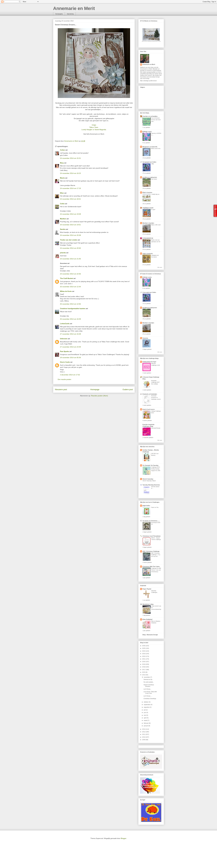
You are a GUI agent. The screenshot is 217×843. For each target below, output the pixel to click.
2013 (144, 729)
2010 (144, 737)
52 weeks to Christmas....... (151, 521)
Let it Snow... (147, 689)
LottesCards (65, 323)
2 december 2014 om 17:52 (70, 375)
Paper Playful (147, 589)
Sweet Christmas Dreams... (149, 685)
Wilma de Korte (66, 291)
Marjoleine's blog (148, 604)
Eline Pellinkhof (147, 619)
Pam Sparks (64, 351)
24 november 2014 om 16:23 (70, 173)
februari (146, 723)
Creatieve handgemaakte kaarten (72, 308)
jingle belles (146, 505)
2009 (144, 740)
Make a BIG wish (156, 224)
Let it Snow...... (148, 696)
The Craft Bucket (66, 278)
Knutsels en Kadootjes (150, 394)
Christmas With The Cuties (151, 566)
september (147, 704)
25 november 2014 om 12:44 (70, 287)
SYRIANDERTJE (148, 238)
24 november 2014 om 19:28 (70, 214)
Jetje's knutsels (148, 253)
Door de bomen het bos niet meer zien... (156, 119)
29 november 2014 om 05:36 (70, 357)
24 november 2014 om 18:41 (70, 199)
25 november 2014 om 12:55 (70, 304)
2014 (144, 675)
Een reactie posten (64, 379)
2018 (144, 667)
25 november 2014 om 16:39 (70, 319)
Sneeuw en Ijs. (148, 679)
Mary (62, 163)
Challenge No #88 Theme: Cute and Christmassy (156, 570)
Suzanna (145, 338)
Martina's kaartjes (148, 223)
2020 (144, 661)
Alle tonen (159, 267)
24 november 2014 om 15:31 (70, 158)
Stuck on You (154, 507)
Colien (62, 150)
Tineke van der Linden (68, 240)
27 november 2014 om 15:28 (70, 334)
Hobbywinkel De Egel (149, 362)
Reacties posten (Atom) (99, 396)
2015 (144, 672)
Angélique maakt (148, 208)
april (145, 718)
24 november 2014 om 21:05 (70, 259)
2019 (144, 664)
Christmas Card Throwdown (151, 536)
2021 (144, 659)
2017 (144, 669)
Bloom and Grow (155, 148)
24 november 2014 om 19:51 (70, 225)
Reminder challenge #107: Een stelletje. (155, 382)
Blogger (123, 838)
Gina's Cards (65, 362)
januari (146, 726)
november (147, 677)
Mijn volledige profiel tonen (148, 81)
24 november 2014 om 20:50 (70, 248)
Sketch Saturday (148, 479)
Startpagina (59, 14)
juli (145, 710)
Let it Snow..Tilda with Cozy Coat (150, 692)
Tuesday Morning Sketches (151, 485)
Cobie (62, 204)
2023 (144, 653)
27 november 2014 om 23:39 (70, 347)
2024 (144, 651)
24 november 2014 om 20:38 (70, 235)
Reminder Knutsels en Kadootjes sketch (156, 397)
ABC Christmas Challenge (151, 551)
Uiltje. (152, 163)
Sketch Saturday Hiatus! (149, 480)
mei (145, 715)
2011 (144, 734)
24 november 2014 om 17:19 (70, 188)
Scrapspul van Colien (149, 162)
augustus (147, 707)
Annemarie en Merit (74, 8)
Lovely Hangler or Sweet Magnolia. (93, 129)
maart (146, 720)
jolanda (63, 253)
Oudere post (128, 389)
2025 (144, 648)
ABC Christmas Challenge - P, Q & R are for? (155, 554)
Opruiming (70, 14)
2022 (144, 656)
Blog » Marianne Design (150, 635)
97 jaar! (153, 209)
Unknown (63, 339)
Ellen (62, 193)
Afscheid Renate (155, 428)
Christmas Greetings (150, 698)
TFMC (94, 125)
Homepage (94, 389)
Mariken (63, 219)
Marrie (62, 178)
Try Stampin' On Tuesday (150, 465)
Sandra (62, 229)
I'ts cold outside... (149, 682)
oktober (146, 702)
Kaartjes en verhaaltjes (150, 116)
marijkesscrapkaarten (150, 177)
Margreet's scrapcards (150, 147)
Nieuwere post (61, 389)
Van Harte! (154, 179)
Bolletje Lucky (147, 131)
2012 (144, 732)
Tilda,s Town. (94, 127)
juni (145, 712)
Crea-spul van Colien (149, 292)
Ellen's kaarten (147, 192)
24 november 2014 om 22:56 (70, 274)
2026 (144, 646)
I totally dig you (155, 194)
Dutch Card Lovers (149, 409)
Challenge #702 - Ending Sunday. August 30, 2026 (155, 468)
